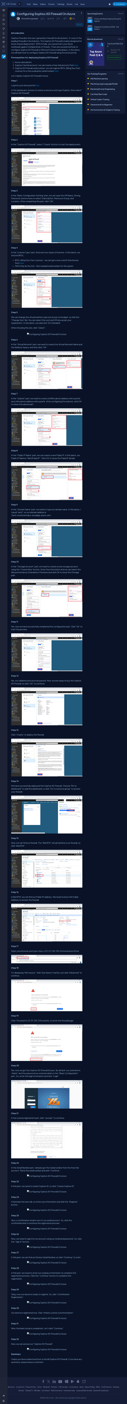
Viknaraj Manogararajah (29, 19)
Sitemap (116, 1387)
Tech (29, 4)
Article (79, 24)
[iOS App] (78, 1381)
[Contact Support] (83, 1381)
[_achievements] (4, 33)
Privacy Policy (31, 1387)
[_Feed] (4, 15)
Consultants (73, 1387)
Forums (51, 4)
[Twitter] (48, 1381)
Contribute (120, 4)
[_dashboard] (4, 20)
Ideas (81, 1387)
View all (120, 13)
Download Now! (114, 57)
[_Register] (4, 1395)
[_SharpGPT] (4, 51)
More (82, 4)
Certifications (106, 1387)
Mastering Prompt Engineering (102, 89)
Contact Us (20, 1387)
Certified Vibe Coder (98, 94)
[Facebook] (43, 1381)
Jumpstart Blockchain (84, 1391)
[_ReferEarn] (4, 42)
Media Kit (46, 1387)
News (35, 4)
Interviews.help (69, 1391)
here (76, 65)
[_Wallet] (4, 24)
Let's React (46, 1391)
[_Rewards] (4, 46)
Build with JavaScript (101, 1391)
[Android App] (72, 1381)
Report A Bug (90, 1387)
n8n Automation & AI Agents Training (105, 110)
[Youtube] (60, 1381)
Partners (54, 1387)
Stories (21, 1391)
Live (76, 4)
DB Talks (37, 1391)
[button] (64, 18)
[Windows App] (66, 1381)
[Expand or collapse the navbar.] (3, 10)
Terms (39, 1387)
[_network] (4, 37)
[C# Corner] (3, 3)
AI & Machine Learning (99, 78)
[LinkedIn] (54, 1381)
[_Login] (4, 1401)
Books (69, 4)
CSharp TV (29, 1391)
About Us (11, 1387)
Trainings (60, 4)
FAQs (98, 1387)
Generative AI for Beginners (101, 104)
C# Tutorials (63, 1387)
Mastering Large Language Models (104, 84)
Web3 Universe (56, 1391)
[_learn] (4, 28)
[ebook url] (96, 65)
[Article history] (42, 19)
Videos (43, 4)
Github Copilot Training (99, 99)
